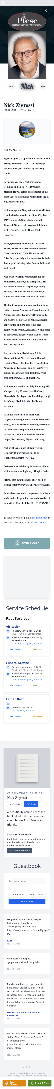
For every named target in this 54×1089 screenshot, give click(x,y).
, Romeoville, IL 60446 (23, 710)
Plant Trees (37, 649)
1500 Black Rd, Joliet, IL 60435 (27, 643)
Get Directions (16, 649)
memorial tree (39, 517)
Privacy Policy (18, 1075)
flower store (37, 522)
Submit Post (27, 901)
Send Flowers (37, 716)
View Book (15, 803)
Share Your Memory (20, 850)
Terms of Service (35, 1075)
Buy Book (31, 803)
